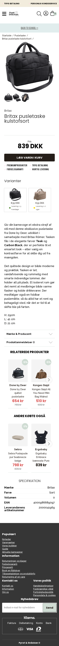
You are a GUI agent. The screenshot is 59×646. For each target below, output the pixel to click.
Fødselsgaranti (9, 564)
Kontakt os (7, 586)
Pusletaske (20, 35)
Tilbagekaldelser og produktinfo (18, 573)
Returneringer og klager (14, 561)
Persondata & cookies (44, 595)
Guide (5, 549)
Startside (6, 35)
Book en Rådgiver (11, 570)
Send (49, 608)
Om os (5, 592)
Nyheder (6, 539)
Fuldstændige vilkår (43, 589)
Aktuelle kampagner (12, 552)
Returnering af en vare (13, 577)
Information (8, 589)
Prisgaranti (7, 567)
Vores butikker (9, 545)
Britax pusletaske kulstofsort (16, 39)
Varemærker (8, 542)
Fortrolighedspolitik (43, 592)
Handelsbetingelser (43, 586)
